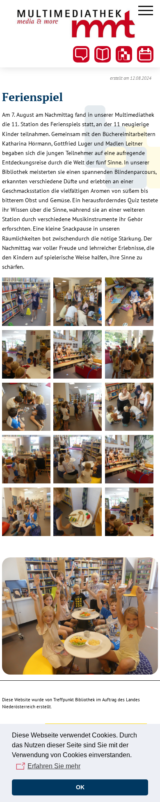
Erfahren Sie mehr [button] (53, 766)
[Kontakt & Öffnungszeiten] (81, 54)
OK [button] (80, 787)
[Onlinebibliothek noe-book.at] (124, 54)
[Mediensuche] (102, 54)
